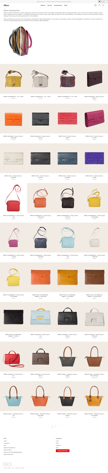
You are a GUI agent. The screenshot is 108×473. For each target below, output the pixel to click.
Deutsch (7, 464)
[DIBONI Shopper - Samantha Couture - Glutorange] (40, 396)
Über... (57, 447)
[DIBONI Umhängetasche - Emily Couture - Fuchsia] (13, 237)
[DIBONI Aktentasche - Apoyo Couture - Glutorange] (13, 118)
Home (57, 441)
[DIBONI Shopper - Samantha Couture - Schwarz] (67, 396)
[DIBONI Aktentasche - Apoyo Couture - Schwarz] (40, 118)
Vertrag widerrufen (63, 450)
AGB (5, 445)
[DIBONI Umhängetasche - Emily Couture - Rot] (13, 198)
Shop (57, 443)
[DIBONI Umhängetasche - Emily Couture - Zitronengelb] (13, 277)
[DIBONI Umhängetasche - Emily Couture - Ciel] (67, 237)
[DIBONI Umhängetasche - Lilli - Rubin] (67, 79)
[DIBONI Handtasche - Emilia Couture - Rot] (13, 356)
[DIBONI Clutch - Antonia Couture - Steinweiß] (13, 158)
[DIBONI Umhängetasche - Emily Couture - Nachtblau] (40, 237)
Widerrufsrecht (8, 450)
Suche (5, 441)
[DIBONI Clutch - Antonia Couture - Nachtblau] (67, 158)
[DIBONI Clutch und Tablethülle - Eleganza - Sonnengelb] (67, 277)
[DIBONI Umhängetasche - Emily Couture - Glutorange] (40, 198)
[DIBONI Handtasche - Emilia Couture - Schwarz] (67, 317)
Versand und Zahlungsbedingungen (13, 452)
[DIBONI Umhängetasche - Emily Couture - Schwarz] (67, 198)
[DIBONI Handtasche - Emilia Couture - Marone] (40, 356)
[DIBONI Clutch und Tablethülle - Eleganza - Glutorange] (40, 277)
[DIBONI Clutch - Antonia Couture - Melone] (67, 118)
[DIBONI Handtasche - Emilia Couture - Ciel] (40, 317)
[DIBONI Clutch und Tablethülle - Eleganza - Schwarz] (13, 317)
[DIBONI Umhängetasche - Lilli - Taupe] (40, 79)
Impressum (7, 443)
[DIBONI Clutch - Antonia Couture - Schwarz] (40, 158)
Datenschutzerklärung (9, 447)
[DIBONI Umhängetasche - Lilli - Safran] (13, 79)
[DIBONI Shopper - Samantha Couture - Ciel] (13, 396)
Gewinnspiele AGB (8, 454)
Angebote (58, 445)
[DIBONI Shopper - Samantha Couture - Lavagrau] (67, 356)
